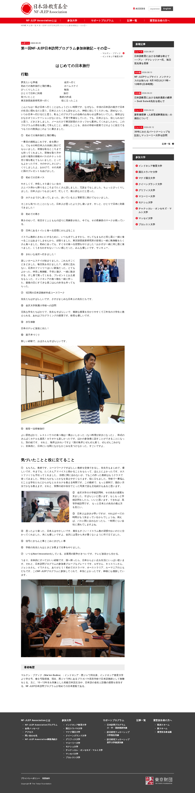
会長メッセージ (32, 728)
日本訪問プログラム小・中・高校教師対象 (117, 726)
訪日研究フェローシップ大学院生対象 (118, 733)
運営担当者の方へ (160, 20)
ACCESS (140, 8)
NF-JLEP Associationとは (41, 20)
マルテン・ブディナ (111, 53)
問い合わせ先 (31, 735)
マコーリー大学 (147, 196)
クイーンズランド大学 (150, 184)
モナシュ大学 (146, 202)
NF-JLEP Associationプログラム (41, 725)
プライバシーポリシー (30, 778)
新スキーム (162, 728)
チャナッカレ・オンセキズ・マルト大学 (155, 210)
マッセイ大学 (146, 218)
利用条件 (46, 778)
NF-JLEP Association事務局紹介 (41, 739)
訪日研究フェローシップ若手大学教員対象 (118, 741)
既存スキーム (163, 725)
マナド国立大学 (147, 178)
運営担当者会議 (164, 732)
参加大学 (72, 20)
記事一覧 (132, 20)
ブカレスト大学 (147, 224)
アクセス (29, 732)
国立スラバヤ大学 (148, 172)
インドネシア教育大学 (150, 165)
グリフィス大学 (147, 190)
